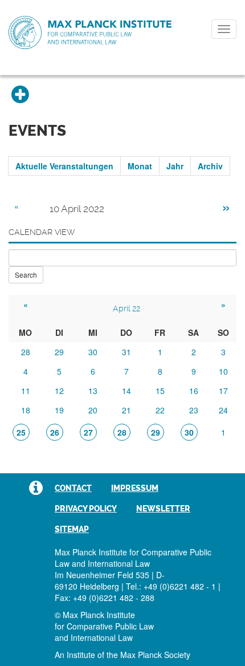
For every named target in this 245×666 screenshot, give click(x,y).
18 (25, 410)
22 (160, 410)
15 (160, 390)
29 (59, 352)
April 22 (126, 308)
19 (59, 410)
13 (92, 390)
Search (26, 274)
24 (223, 410)
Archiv (210, 166)
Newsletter (163, 508)
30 (92, 352)
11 (25, 390)
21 (126, 410)
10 (223, 371)
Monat (140, 166)
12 (59, 390)
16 (193, 390)
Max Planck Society (155, 654)
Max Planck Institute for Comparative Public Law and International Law (90, 33)
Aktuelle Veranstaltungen (64, 166)
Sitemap (72, 529)
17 (223, 390)
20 (92, 410)
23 (193, 410)
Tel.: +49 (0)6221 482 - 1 (171, 586)
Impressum (134, 488)
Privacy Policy (86, 508)
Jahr (174, 166)
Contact (73, 488)
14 (126, 390)
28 (25, 352)
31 (126, 352)
